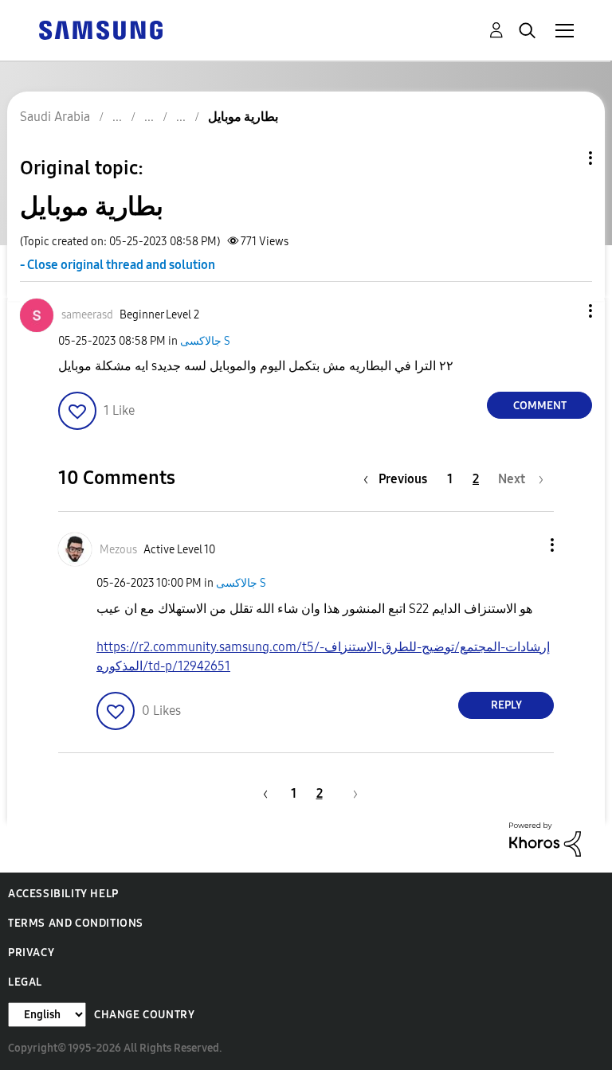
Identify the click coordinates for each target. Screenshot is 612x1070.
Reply (506, 705)
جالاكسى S (205, 341)
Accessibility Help (63, 893)
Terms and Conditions (75, 923)
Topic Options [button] (563, 158)
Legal (25, 982)
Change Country (144, 1014)
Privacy (31, 952)
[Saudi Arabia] (100, 29)
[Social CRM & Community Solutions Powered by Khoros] (545, 837)
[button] (564, 311)
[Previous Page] (263, 793)
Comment (540, 405)
